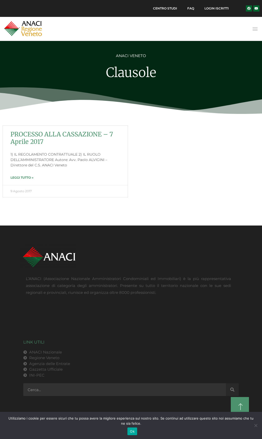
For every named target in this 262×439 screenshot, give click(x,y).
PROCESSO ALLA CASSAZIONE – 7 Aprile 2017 (61, 138)
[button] (255, 29)
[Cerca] (232, 389)
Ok (132, 431)
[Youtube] (256, 8)
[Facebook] (249, 8)
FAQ (190, 8)
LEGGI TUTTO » (22, 177)
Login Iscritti (216, 8)
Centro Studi (165, 8)
